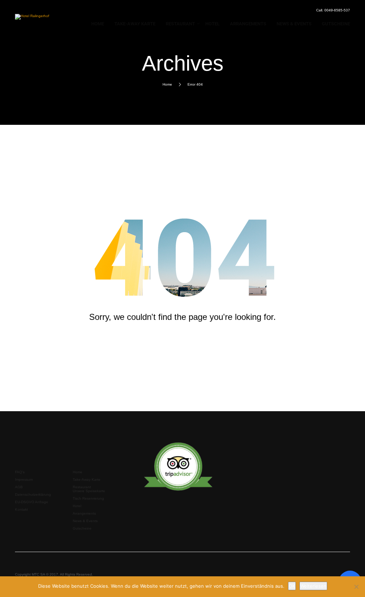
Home (167, 84)
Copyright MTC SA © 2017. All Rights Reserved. (54, 574)
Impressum (24, 479)
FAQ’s (20, 472)
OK (292, 586)
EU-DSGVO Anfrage (31, 502)
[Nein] (356, 586)
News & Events (85, 521)
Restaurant (82, 487)
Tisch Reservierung (88, 498)
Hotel (77, 506)
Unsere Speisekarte (89, 491)
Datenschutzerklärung (33, 494)
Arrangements (84, 513)
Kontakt (21, 509)
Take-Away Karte (87, 479)
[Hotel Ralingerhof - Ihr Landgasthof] (33, 18)
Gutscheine (82, 528)
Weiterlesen (313, 586)
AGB (19, 487)
